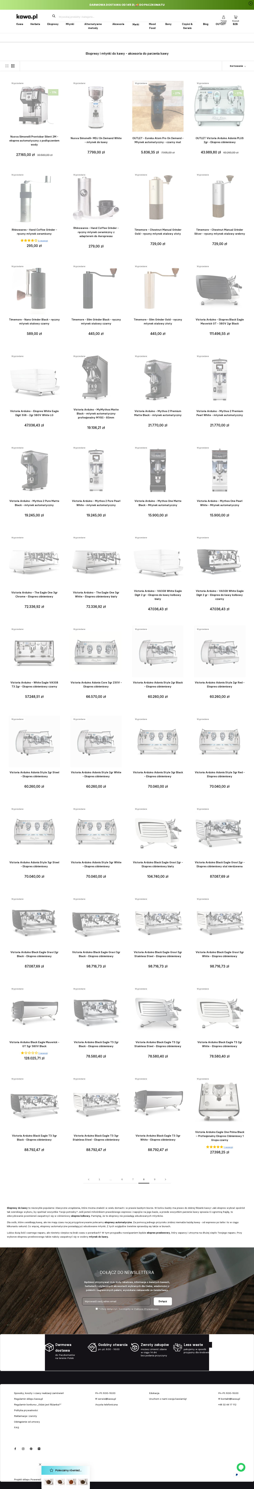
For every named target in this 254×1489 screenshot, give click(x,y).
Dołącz (163, 1301)
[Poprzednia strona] (88, 1179)
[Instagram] (23, 1448)
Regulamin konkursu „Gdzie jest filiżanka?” (37, 1404)
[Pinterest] (31, 1448)
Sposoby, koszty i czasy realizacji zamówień (39, 1393)
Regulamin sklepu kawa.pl (28, 1398)
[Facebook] (15, 1448)
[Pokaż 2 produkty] (6, 65)
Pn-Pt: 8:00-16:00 (105, 1393)
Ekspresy (53, 24)
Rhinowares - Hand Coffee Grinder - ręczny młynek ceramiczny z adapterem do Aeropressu (96, 232)
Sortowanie (237, 66)
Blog (205, 24)
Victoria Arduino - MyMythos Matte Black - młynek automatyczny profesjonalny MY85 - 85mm (96, 413)
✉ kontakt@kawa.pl (229, 1398)
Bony (168, 24)
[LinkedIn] (39, 1448)
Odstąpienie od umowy (27, 1421)
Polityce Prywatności (146, 1309)
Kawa (19, 24)
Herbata (35, 24)
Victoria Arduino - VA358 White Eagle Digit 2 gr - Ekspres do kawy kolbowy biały (158, 595)
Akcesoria (118, 24)
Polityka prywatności (26, 1410)
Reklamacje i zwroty (25, 1416)
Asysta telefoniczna (106, 1404)
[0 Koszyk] (235, 17)
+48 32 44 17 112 (227, 1404)
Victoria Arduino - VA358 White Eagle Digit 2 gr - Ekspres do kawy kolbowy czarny (220, 595)
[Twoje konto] (223, 17)
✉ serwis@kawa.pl (105, 1398)
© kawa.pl (19, 1475)
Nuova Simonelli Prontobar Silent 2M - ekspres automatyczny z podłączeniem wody (34, 140)
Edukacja (154, 1393)
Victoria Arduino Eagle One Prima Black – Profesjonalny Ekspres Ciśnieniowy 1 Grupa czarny (219, 1136)
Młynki (70, 24)
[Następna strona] (165, 1179)
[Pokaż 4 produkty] (12, 65)
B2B (235, 24)
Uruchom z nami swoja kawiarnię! (168, 1398)
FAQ (16, 1427)
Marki (136, 24)
